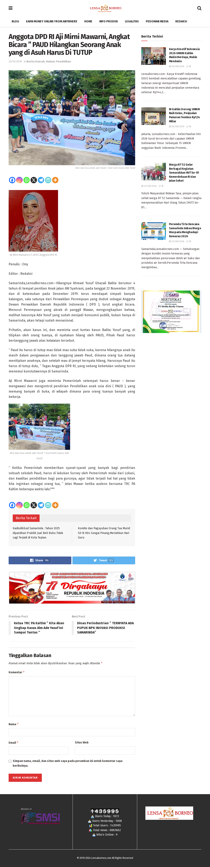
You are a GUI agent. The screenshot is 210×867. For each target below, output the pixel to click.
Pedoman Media (157, 21)
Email (14, 742)
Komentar (17, 672)
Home (88, 21)
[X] (34, 180)
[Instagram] (19, 180)
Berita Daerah (35, 61)
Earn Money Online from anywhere (51, 21)
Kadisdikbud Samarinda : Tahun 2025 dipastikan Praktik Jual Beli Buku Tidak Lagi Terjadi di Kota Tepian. (38, 533)
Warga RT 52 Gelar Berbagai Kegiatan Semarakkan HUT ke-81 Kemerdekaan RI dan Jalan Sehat (184, 172)
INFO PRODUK (108, 21)
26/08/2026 (177, 66)
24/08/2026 (149, 186)
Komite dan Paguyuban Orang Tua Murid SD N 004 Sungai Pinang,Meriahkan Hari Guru (104, 533)
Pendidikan (63, 61)
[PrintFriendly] (48, 180)
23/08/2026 (177, 241)
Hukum (50, 61)
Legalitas (132, 21)
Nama (14, 724)
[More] (55, 180)
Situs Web (82, 742)
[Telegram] (41, 180)
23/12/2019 (15, 61)
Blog (15, 21)
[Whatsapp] (26, 180)
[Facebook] (12, 180)
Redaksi (181, 21)
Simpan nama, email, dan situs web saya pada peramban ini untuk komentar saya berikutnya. (67, 763)
